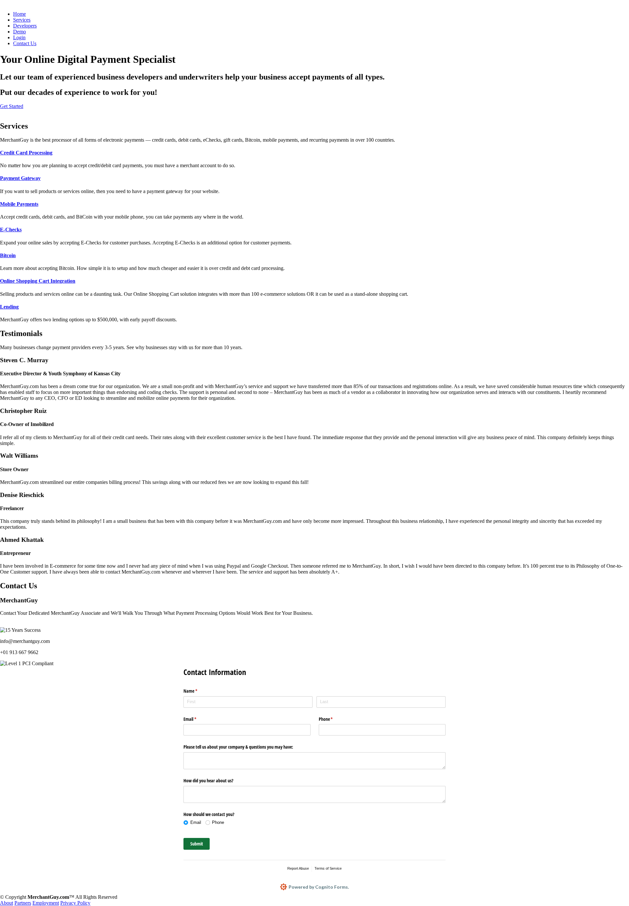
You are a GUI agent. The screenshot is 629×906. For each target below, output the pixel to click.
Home (19, 14)
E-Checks (11, 229)
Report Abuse (298, 868)
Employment (45, 903)
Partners (22, 903)
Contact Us (24, 43)
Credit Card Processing (26, 152)
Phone (333, 719)
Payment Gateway (20, 178)
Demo (19, 31)
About (6, 903)
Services (21, 20)
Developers (25, 25)
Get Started (11, 106)
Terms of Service (328, 868)
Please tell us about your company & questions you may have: (238, 747)
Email (197, 719)
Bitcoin (8, 255)
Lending (9, 307)
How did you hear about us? (208, 780)
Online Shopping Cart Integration (37, 281)
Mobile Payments (19, 204)
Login (19, 37)
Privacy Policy (75, 903)
